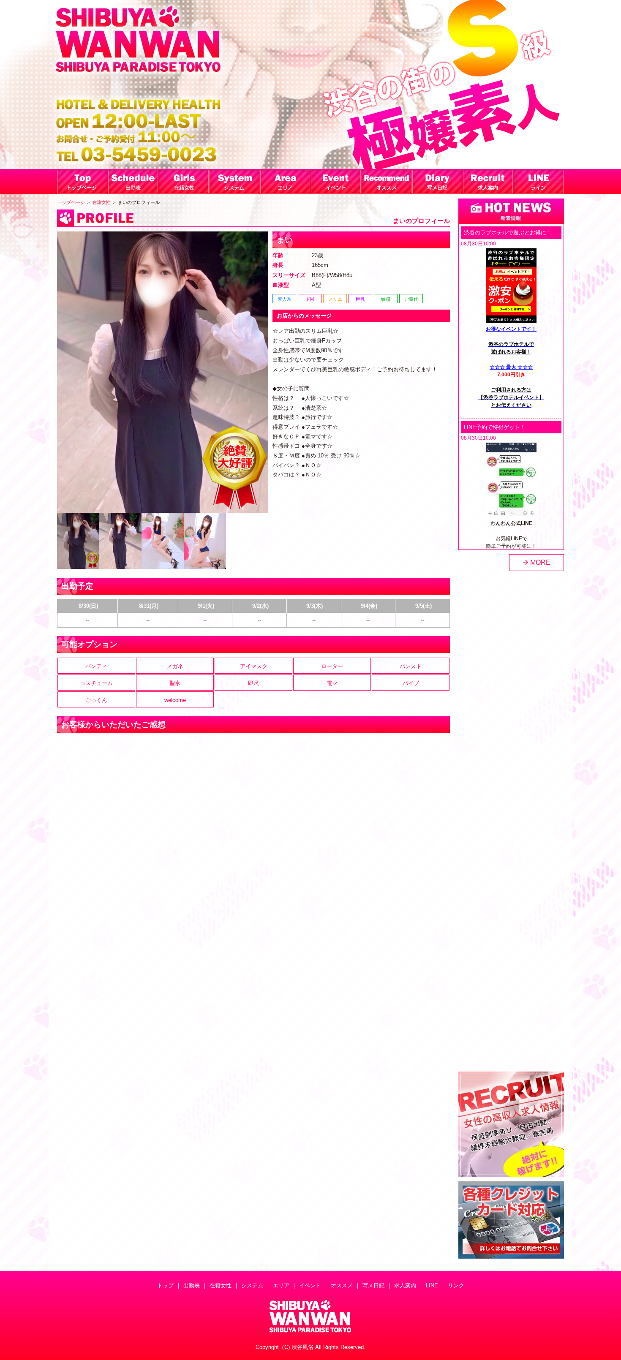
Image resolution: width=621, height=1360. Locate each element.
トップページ (71, 202)
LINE (432, 1285)
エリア (281, 1285)
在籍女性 (101, 202)
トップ (165, 1285)
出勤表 (191, 1285)
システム (252, 1285)
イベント (310, 1285)
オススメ (342, 1285)
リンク (456, 1285)
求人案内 (405, 1285)
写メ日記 (373, 1285)
